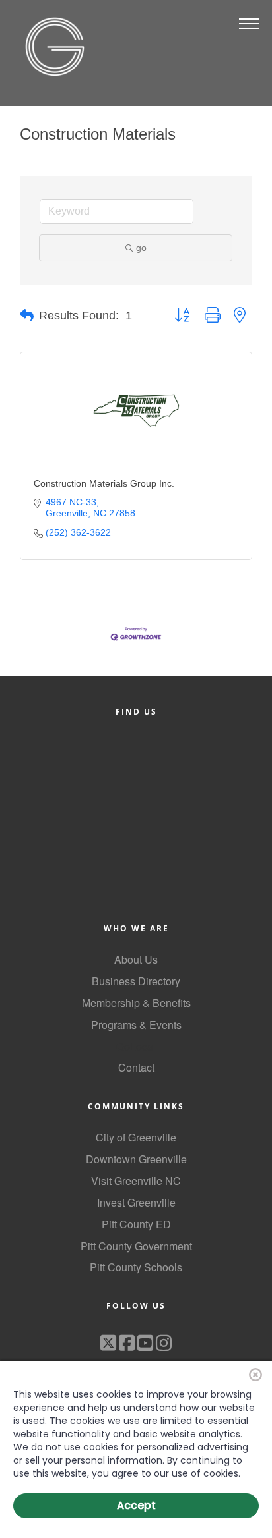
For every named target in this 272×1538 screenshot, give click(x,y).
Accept (136, 1505)
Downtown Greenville (136, 1159)
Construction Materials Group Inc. (104, 483)
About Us (136, 959)
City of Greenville (136, 1137)
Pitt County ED (136, 1224)
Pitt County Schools (136, 1267)
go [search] (141, 247)
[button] (27, 315)
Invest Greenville (136, 1202)
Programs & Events (136, 1024)
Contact (136, 1067)
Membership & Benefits (136, 1002)
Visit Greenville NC (136, 1180)
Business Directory (136, 981)
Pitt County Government (136, 1245)
